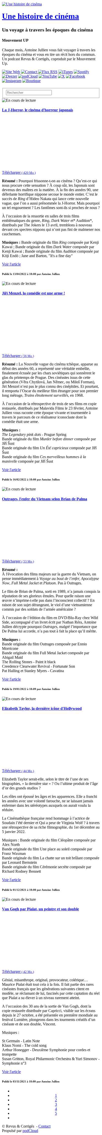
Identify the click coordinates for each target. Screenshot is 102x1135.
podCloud (30, 1131)
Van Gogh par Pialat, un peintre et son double (40, 909)
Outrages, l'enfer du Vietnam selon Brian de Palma (44, 499)
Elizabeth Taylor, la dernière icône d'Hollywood (42, 708)
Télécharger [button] (19, 172)
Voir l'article (11, 264)
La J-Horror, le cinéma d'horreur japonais (37, 110)
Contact (44, 1126)
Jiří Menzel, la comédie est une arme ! (33, 293)
